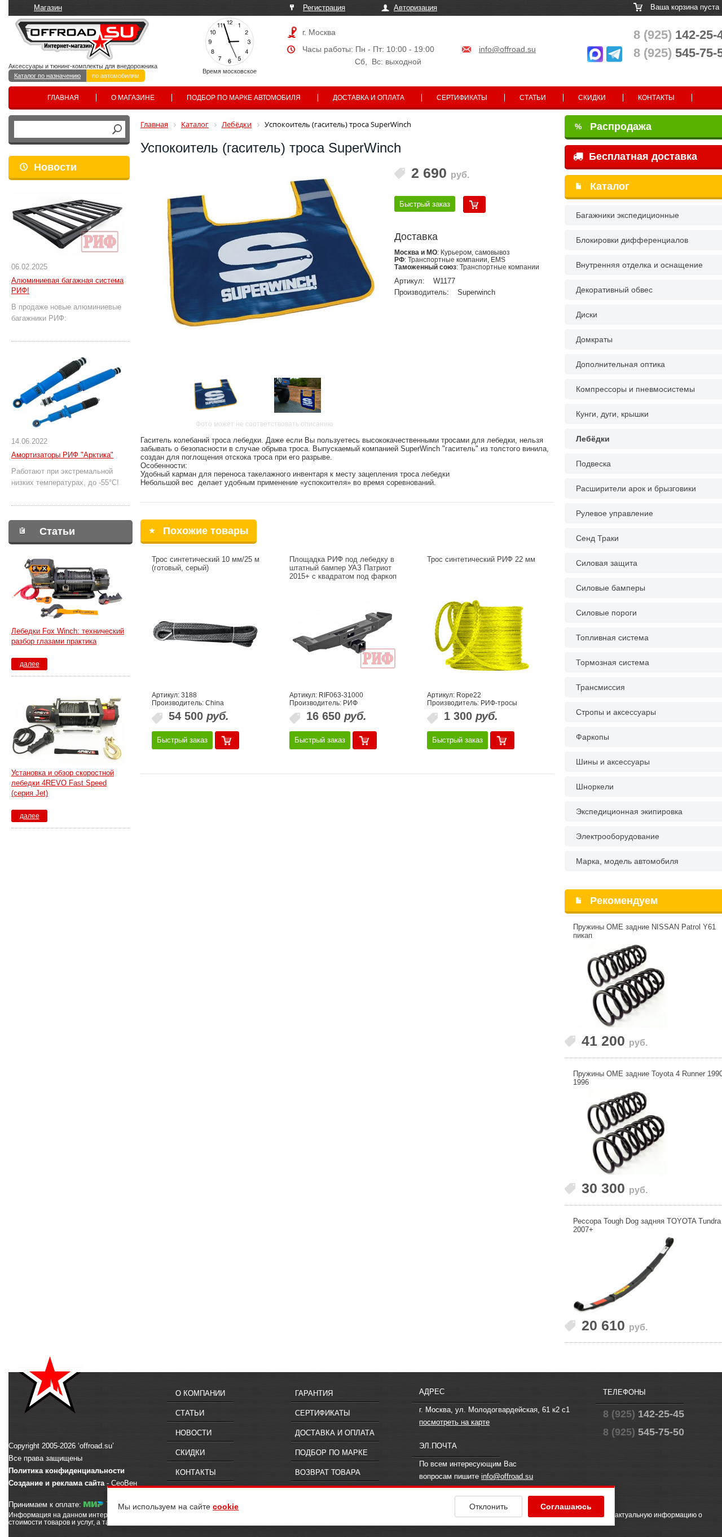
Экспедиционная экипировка (629, 811)
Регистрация (324, 7)
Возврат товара (327, 1472)
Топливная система (612, 637)
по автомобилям (115, 75)
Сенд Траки (597, 538)
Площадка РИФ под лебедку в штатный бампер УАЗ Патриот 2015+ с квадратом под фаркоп (343, 567)
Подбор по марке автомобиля (244, 98)
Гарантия (314, 1393)
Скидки (592, 98)
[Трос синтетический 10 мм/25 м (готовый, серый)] (205, 634)
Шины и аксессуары (613, 761)
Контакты (656, 98)
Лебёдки (593, 438)
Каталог (609, 186)
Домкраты (594, 339)
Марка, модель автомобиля (627, 861)
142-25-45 (643, 1414)
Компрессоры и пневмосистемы (635, 389)
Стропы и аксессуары (616, 712)
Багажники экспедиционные (627, 215)
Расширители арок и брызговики (636, 488)
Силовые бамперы (610, 587)
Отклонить (488, 1506)
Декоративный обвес (614, 289)
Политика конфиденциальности (66, 1470)
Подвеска (593, 463)
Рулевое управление (614, 513)
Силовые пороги (606, 612)
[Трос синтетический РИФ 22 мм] (480, 634)
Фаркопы (592, 736)
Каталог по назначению (47, 75)
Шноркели (595, 786)
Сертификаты (462, 98)
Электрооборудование (617, 836)
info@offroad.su (507, 49)
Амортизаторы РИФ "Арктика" (62, 455)
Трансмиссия (600, 687)
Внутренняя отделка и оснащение (639, 264)
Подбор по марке (331, 1452)
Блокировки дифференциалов (632, 239)
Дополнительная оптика (620, 364)
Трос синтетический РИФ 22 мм (481, 559)
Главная (63, 98)
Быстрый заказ (424, 204)
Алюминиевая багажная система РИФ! (67, 285)
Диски (586, 314)
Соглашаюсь (566, 1506)
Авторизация (415, 7)
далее (29, 664)
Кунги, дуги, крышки (612, 413)
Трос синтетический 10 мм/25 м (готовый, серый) (205, 563)
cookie (226, 1506)
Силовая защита (606, 562)
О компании (200, 1393)
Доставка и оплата (368, 98)
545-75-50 (643, 1432)
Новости (55, 167)
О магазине (133, 98)
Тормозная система (612, 662)
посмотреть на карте (454, 1422)
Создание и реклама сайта (56, 1483)
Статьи (533, 98)
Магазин (48, 7)
